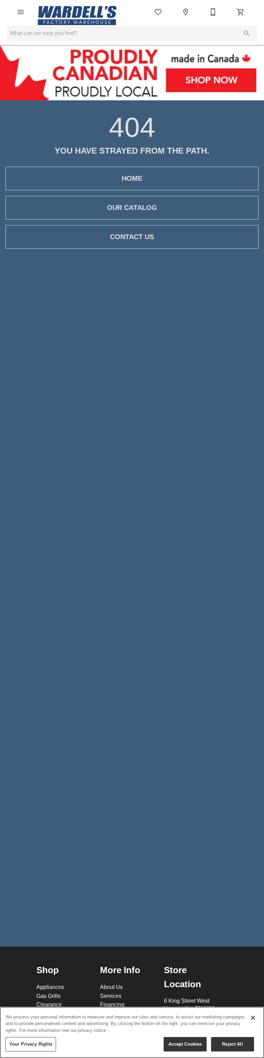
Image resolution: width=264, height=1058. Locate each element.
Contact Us (132, 237)
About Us (111, 987)
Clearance (49, 1004)
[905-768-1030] (213, 12)
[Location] (185, 12)
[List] (158, 12)
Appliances (50, 987)
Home (132, 178)
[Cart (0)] (240, 12)
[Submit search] (246, 33)
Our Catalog (132, 207)
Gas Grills (48, 996)
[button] (20, 12)
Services (110, 996)
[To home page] (77, 12)
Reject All (232, 1044)
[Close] (253, 1017)
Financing (112, 1004)
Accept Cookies (185, 1044)
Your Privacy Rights (30, 1044)
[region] (132, 1032)
